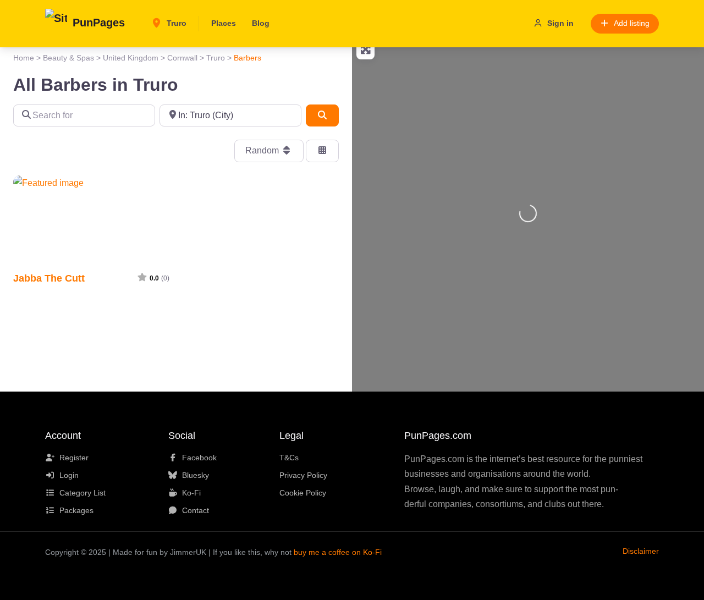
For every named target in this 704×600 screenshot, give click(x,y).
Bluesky (195, 475)
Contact (195, 510)
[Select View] (322, 151)
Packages (76, 510)
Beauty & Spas (68, 57)
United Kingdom (130, 57)
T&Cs (289, 457)
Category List (82, 492)
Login (69, 475)
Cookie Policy (302, 492)
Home (23, 57)
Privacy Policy (303, 475)
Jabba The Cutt (49, 278)
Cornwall (182, 57)
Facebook (199, 457)
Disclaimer (641, 551)
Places (223, 23)
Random (263, 150)
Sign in (560, 23)
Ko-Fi (191, 492)
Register (74, 457)
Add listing (632, 23)
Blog (261, 23)
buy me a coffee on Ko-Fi (338, 552)
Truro (175, 23)
